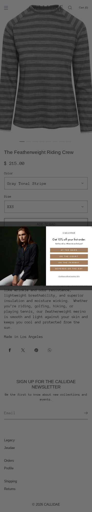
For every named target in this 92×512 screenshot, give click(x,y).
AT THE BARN (69, 250)
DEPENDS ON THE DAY (69, 269)
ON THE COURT (69, 256)
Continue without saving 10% (69, 276)
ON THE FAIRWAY (69, 262)
